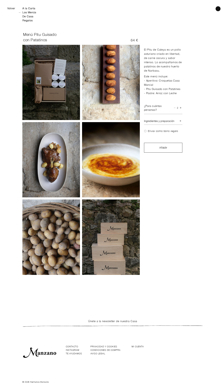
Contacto (72, 346)
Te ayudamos (74, 353)
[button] (218, 8)
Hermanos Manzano (39, 382)
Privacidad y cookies (103, 346)
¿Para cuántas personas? (153, 107)
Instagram (72, 350)
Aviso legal (97, 353)
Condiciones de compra (105, 350)
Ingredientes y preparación (159, 120)
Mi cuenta (138, 346)
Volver (11, 8)
